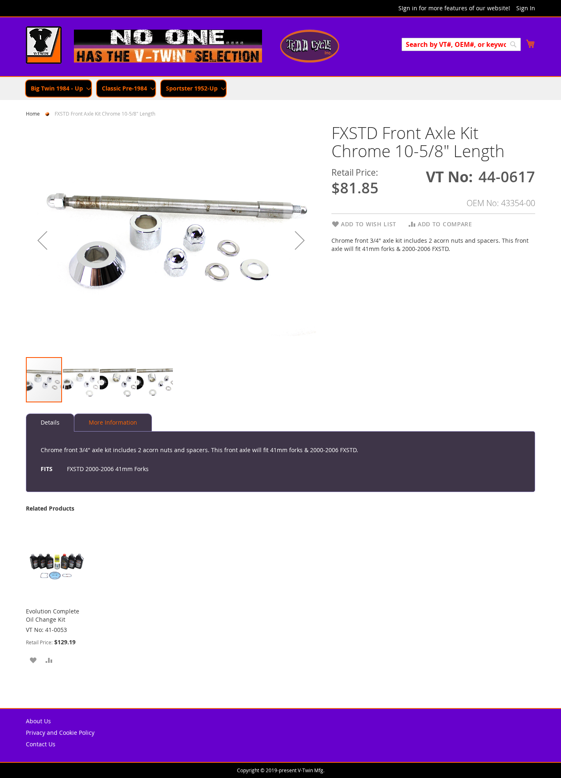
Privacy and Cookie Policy (60, 732)
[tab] (50, 422)
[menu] (280, 88)
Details (50, 422)
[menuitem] (58, 88)
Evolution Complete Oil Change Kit (52, 615)
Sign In (525, 8)
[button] (42, 240)
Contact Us (40, 744)
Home (33, 113)
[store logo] (44, 46)
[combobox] (461, 44)
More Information (113, 422)
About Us (38, 721)
